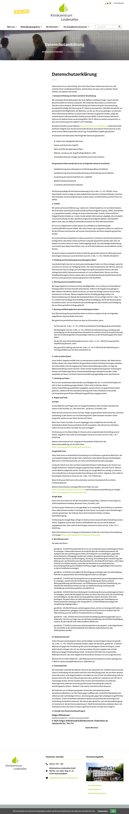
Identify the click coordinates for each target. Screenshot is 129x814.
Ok (113, 811)
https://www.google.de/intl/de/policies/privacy (71, 447)
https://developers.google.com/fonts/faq (68, 490)
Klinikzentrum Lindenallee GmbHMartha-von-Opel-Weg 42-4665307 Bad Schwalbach (62, 771)
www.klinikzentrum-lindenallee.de (94, 126)
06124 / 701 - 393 (56, 764)
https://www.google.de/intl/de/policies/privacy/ (80, 535)
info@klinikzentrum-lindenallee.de (63, 778)
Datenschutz (103, 811)
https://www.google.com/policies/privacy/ (69, 492)
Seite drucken (119, 3)
